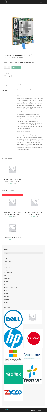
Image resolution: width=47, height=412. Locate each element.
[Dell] (13, 310)
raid (11, 76)
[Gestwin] (32, 310)
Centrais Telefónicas (9, 261)
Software (6, 299)
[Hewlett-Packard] (13, 329)
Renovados (7, 270)
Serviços (6, 296)
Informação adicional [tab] (7, 85)
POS (6, 284)
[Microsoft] (13, 348)
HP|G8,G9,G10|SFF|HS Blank (12, 238)
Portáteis (7, 281)
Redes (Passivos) (8, 267)
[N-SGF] (32, 348)
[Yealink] (13, 365)
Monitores (7, 278)
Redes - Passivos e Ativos (11, 287)
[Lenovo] (33, 329)
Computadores (8, 272)
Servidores (11, 75)
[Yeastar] (32, 365)
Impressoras (8, 275)
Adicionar (16, 67)
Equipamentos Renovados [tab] (5, 89)
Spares (6, 293)
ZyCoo (6, 302)
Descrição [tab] (4, 82)
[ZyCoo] (13, 384)
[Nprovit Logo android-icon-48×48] (7, 408)
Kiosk (5, 264)
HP (9, 76)
